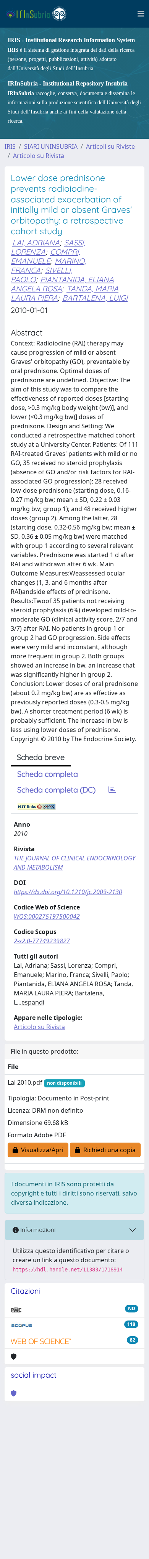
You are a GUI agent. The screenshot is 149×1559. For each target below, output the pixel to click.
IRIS (10, 146)
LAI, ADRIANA (36, 242)
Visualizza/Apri (40, 1150)
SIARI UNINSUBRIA (51, 146)
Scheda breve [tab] (41, 757)
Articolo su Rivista (38, 155)
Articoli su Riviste (110, 146)
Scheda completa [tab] (47, 774)
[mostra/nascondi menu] (141, 14)
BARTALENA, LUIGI (95, 298)
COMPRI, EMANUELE (45, 256)
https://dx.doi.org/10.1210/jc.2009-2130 (68, 892)
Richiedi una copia (108, 1150)
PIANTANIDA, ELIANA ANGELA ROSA (62, 284)
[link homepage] (39, 14)
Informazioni (37, 1229)
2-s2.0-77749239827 (42, 941)
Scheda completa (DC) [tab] (56, 789)
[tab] (112, 790)
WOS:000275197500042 (47, 916)
